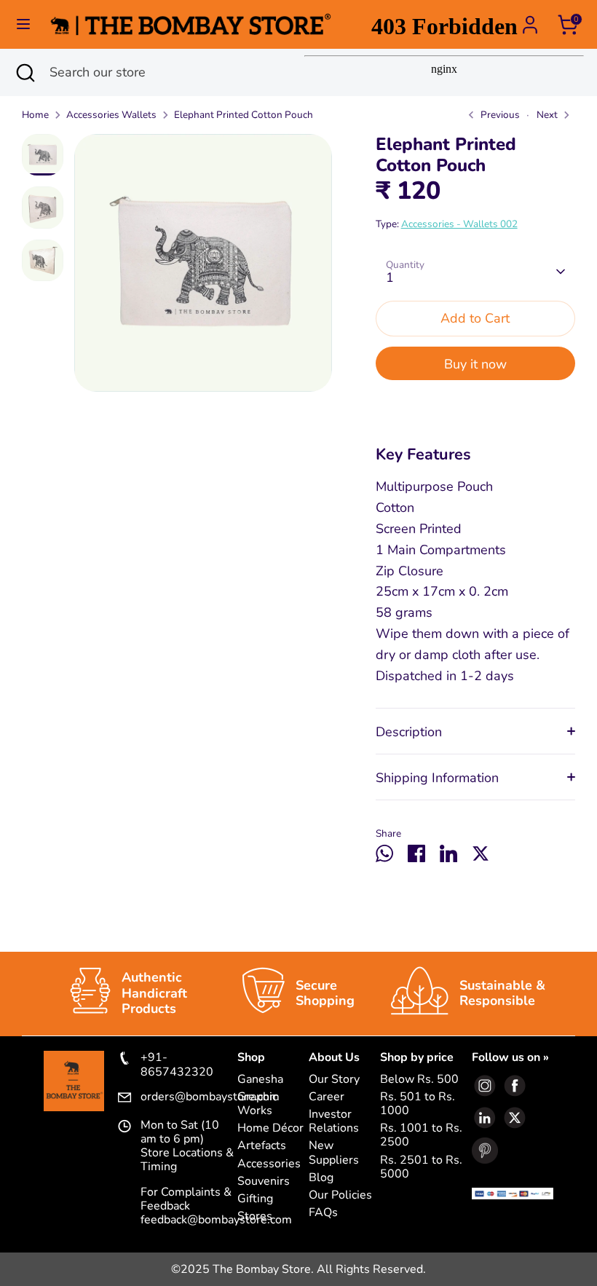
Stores (254, 1216)
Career (326, 1097)
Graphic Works (257, 1104)
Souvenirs (263, 1181)
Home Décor (270, 1128)
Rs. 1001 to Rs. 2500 (421, 1135)
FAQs (323, 1213)
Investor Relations (334, 1121)
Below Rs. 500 (419, 1079)
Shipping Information (437, 777)
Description (409, 732)
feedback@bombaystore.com (216, 1220)
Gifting (255, 1199)
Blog (321, 1178)
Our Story (334, 1079)
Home (35, 115)
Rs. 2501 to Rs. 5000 (421, 1167)
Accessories (269, 1164)
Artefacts (261, 1146)
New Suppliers (334, 1153)
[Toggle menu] (23, 24)
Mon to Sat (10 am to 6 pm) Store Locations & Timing (187, 1147)
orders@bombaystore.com (189, 1097)
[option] (203, 268)
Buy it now (475, 364)
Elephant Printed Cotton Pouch (243, 115)
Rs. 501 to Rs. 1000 (417, 1104)
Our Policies (340, 1195)
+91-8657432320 (177, 1064)
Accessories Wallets (111, 115)
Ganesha (260, 1079)
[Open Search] (25, 72)
